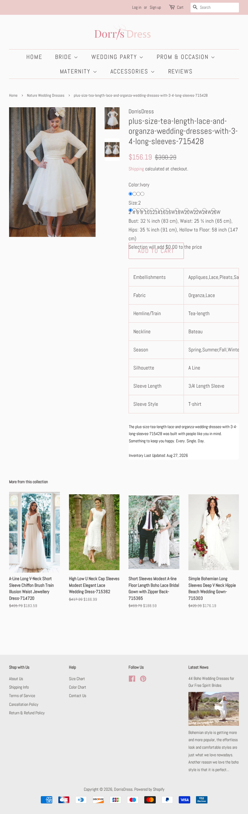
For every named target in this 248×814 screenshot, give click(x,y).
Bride (64, 57)
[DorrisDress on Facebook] (132, 680)
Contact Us (77, 695)
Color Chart (77, 687)
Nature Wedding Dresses (45, 95)
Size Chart (77, 678)
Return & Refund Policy (27, 712)
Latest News (198, 667)
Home (34, 57)
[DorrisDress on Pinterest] (143, 680)
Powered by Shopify (149, 789)
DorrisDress (123, 789)
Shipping (136, 169)
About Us (16, 678)
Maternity (76, 71)
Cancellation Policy (23, 704)
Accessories (130, 71)
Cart (180, 7)
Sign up (155, 7)
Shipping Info (19, 687)
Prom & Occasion (184, 57)
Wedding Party (115, 57)
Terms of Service (22, 695)
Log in (136, 7)
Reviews (180, 71)
